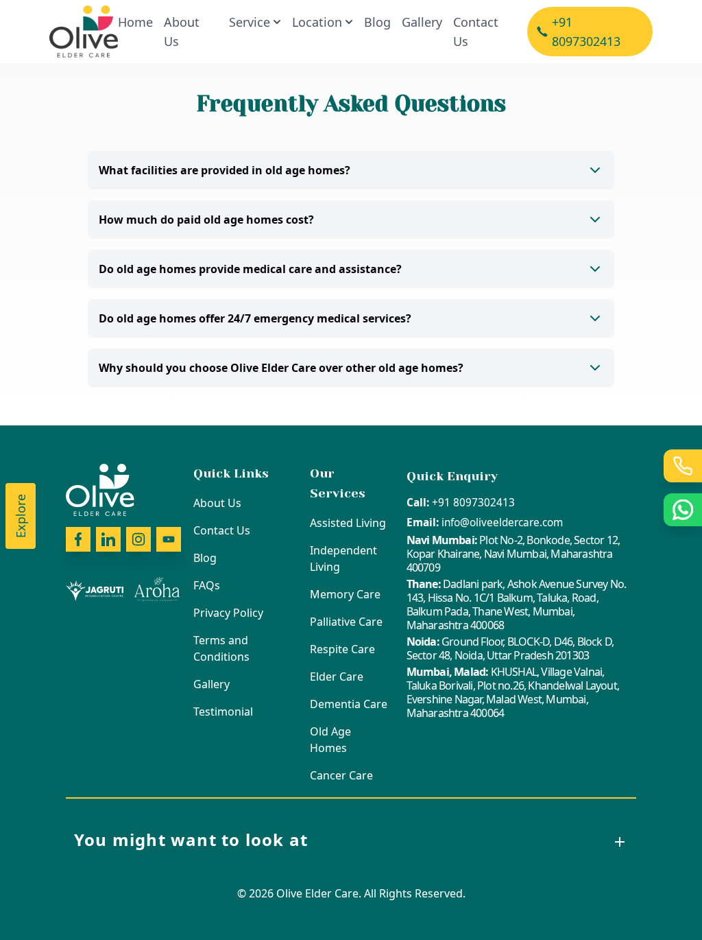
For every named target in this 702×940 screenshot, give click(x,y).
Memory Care (345, 594)
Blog (377, 22)
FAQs (206, 585)
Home (135, 22)
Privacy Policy (228, 612)
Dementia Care (348, 704)
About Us (181, 31)
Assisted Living (348, 522)
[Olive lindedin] (108, 539)
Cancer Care (341, 775)
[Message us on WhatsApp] (683, 509)
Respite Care (342, 649)
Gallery (422, 22)
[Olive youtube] (168, 539)
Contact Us (475, 31)
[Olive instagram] (138, 539)
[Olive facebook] (78, 539)
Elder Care (336, 676)
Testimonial (223, 711)
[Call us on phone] (683, 465)
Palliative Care (346, 621)
